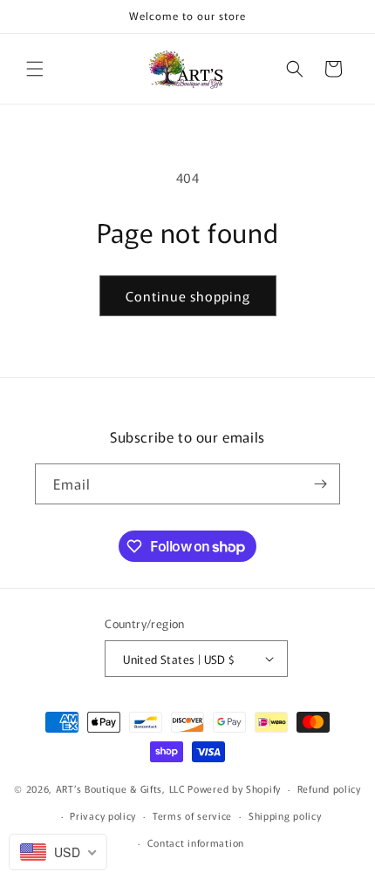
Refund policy (329, 788)
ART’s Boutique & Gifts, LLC (121, 788)
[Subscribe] (320, 483)
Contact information (195, 842)
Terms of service (192, 815)
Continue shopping (188, 296)
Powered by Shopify (234, 788)
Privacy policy (103, 815)
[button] (35, 69)
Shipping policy (285, 815)
